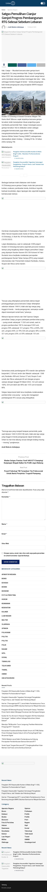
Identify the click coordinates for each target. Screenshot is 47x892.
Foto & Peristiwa (9, 595)
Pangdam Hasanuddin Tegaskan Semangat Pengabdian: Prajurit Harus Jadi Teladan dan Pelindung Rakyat (28, 164)
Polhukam (6, 632)
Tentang (4, 885)
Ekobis (4, 587)
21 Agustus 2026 (18, 158)
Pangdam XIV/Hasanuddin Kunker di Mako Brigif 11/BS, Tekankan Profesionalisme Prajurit (27, 154)
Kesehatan (6, 608)
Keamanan (6, 603)
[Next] (25, 175)
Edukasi (5, 583)
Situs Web (5, 543)
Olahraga (6, 624)
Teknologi (6, 661)
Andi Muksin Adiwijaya (16, 27)
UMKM (4, 674)
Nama (4, 524)
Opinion (5, 628)
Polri (4, 645)
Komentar (6, 497)
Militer (5, 620)
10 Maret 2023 (31, 27)
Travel (4, 670)
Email (4, 534)
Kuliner (5, 612)
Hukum (4, 599)
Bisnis (4, 578)
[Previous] (21, 175)
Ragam (4, 649)
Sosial (4, 657)
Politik (5, 636)
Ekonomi (5, 591)
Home (3, 10)
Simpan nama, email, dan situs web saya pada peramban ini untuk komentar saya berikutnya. (24, 554)
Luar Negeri (6, 616)
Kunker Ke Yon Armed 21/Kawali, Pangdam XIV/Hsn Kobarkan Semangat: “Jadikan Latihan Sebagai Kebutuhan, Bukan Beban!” (23, 718)
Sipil (3, 653)
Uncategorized (8, 678)
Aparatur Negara (12, 10)
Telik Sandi (6, 666)
